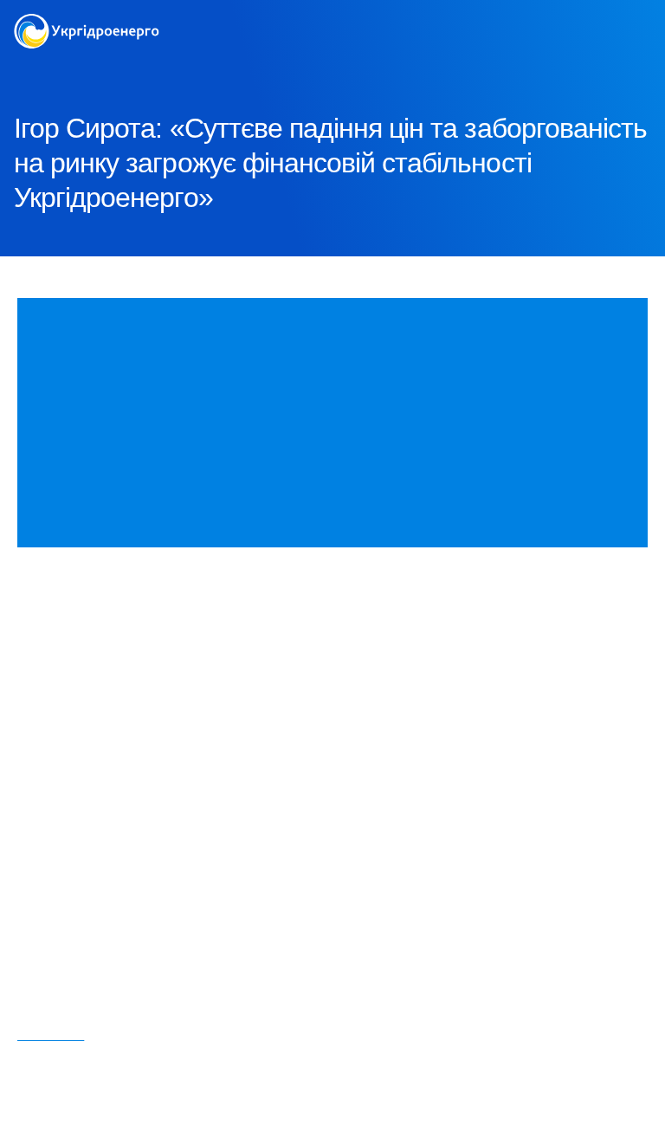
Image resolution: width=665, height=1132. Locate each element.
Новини (180, 68)
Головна (36, 68)
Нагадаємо (50, 1034)
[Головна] (86, 23)
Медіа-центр (108, 68)
